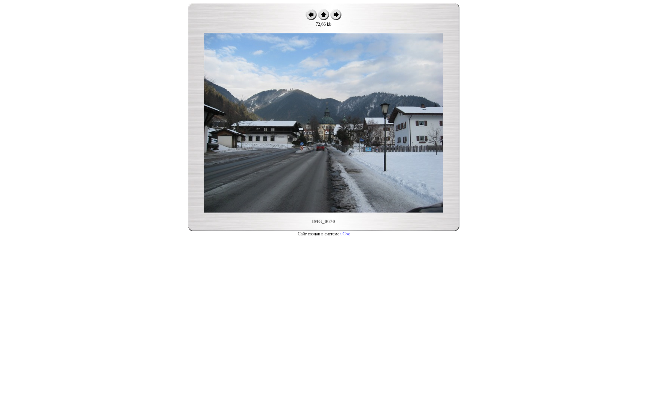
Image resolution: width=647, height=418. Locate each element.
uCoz (345, 234)
